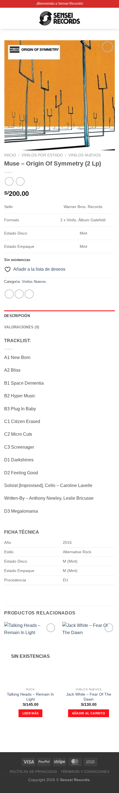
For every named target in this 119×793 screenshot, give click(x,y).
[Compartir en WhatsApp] (9, 294)
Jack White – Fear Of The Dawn (88, 696)
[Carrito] (112, 18)
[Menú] (7, 18)
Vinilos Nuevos (84, 155)
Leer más (30, 713)
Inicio (10, 155)
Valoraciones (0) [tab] (21, 327)
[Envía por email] (29, 294)
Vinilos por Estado (42, 155)
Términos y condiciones (85, 772)
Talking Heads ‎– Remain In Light (30, 696)
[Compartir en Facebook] (19, 294)
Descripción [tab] (17, 316)
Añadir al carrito (88, 713)
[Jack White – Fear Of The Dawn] (88, 653)
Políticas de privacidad (33, 772)
